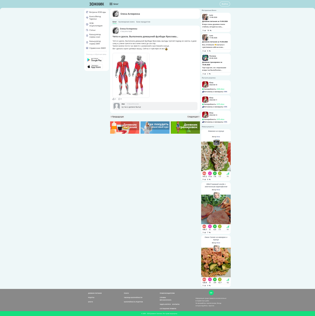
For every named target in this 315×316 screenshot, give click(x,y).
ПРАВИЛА (173, 308)
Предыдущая (118, 116)
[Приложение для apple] (96, 66)
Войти (225, 4)
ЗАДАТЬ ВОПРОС (165, 304)
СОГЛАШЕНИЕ (164, 308)
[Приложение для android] (96, 59)
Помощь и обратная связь (96, 54)
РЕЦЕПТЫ (91, 297)
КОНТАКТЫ (176, 304)
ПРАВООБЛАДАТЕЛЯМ (167, 293)
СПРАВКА (163, 297)
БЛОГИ (90, 302)
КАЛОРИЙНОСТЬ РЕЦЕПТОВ (133, 302)
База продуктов (143, 22)
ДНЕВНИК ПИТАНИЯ (95, 293)
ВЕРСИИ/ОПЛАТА (165, 300)
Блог (115, 22)
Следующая (193, 116)
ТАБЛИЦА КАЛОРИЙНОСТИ (133, 297)
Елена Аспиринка (130, 13)
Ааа (123, 104)
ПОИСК (126, 293)
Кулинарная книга (126, 22)
